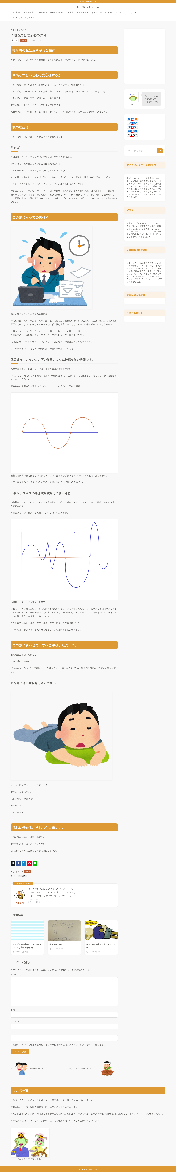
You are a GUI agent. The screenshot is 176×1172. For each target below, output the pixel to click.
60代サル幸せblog (88, 7)
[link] (30, 901)
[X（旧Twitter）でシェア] (13, 863)
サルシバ (19, 902)
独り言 (23, 30)
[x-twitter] (37, 901)
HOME (15, 30)
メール (15, 1021)
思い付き (22, 876)
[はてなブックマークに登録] (24, 863)
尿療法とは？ (144, 236)
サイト (14, 1032)
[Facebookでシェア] (18, 863)
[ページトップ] (170, 1166)
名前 (14, 1009)
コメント (16, 974)
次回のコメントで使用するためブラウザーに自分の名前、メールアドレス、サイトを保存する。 (59, 1044)
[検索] (160, 150)
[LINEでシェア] (35, 863)
